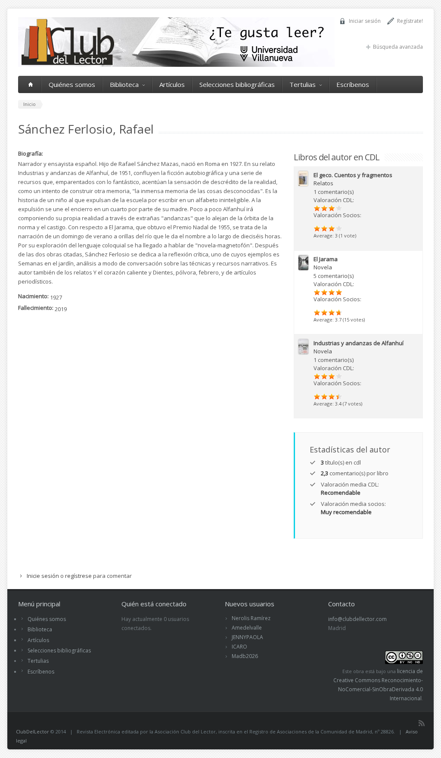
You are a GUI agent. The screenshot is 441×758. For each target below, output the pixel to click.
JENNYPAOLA (247, 637)
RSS (421, 723)
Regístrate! (410, 21)
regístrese (78, 576)
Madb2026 (245, 656)
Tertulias (302, 84)
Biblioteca (124, 84)
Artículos (172, 84)
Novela (323, 267)
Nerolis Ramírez (251, 618)
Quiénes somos (72, 84)
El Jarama (326, 259)
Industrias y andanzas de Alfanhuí (359, 343)
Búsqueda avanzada (398, 46)
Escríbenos (352, 84)
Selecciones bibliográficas (237, 84)
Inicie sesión (43, 576)
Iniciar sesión (365, 21)
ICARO (239, 646)
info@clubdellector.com (357, 619)
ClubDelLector (32, 731)
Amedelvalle (247, 627)
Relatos (323, 183)
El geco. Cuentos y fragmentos (353, 175)
